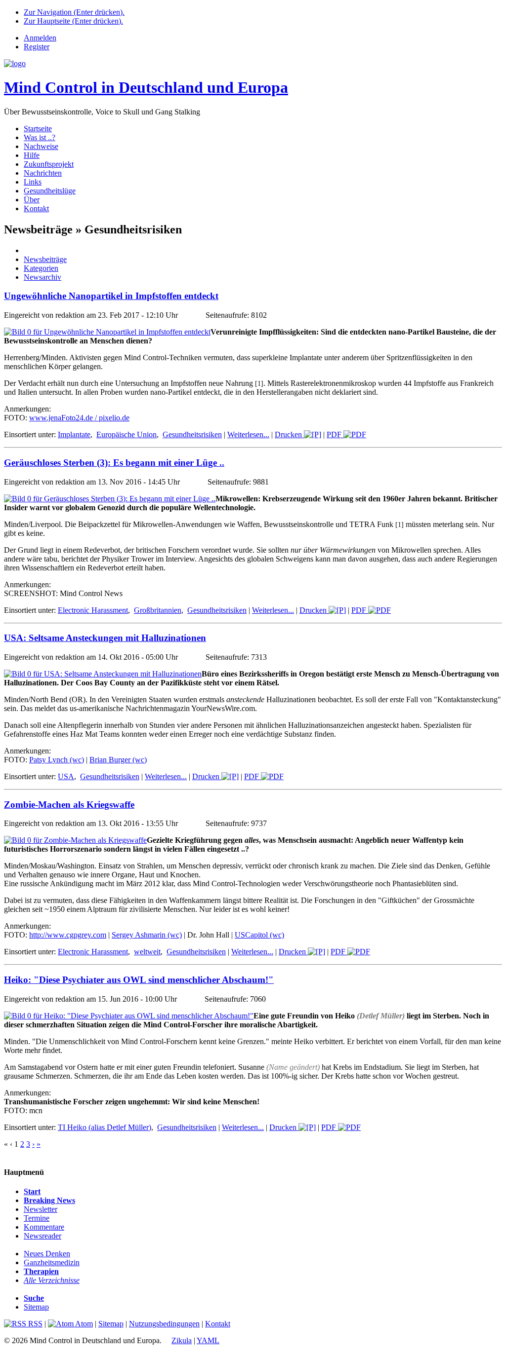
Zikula (181, 1340)
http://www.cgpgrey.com (67, 935)
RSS (34, 1323)
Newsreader (42, 1236)
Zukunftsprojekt (49, 164)
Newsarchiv (42, 277)
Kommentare (44, 1227)
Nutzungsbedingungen (164, 1323)
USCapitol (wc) (259, 935)
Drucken (289, 434)
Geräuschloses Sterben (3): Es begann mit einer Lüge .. (114, 462)
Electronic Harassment (93, 610)
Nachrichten (43, 173)
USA (66, 776)
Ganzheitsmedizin (52, 1262)
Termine (36, 1218)
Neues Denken (47, 1253)
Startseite (38, 128)
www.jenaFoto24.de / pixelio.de (79, 417)
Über (32, 199)
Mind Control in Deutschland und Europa (146, 87)
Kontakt (36, 208)
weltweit (147, 951)
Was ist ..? (39, 137)
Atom (83, 1323)
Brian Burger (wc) (118, 759)
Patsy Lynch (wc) (56, 759)
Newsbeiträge (45, 259)
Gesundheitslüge (50, 191)
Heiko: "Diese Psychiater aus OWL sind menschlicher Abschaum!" (139, 980)
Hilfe (32, 155)
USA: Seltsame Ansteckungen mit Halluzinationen (105, 638)
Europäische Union (126, 434)
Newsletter (40, 1209)
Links (33, 182)
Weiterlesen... (248, 434)
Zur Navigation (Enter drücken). (74, 12)
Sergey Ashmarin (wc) (147, 935)
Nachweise (41, 146)
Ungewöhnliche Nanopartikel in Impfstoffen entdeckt (111, 296)
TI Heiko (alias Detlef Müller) (104, 1127)
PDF (335, 434)
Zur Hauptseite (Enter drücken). (73, 21)
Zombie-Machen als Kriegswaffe (69, 804)
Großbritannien (157, 610)
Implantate (74, 434)
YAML (208, 1340)
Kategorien (41, 268)
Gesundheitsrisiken (192, 434)
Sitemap (36, 1307)
